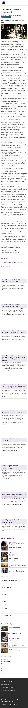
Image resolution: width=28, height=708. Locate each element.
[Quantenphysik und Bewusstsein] (14, 404)
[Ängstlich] (14, 432)
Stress (2, 670)
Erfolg (2, 675)
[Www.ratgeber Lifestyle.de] (4, 2)
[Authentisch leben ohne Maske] (4, 645)
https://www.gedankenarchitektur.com (14, 253)
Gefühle (3, 663)
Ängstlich (5, 440)
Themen (11, 701)
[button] (3, 17)
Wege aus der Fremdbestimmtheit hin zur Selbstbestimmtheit (14, 495)
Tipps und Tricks (7, 611)
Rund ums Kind (7, 615)
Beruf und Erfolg (7, 584)
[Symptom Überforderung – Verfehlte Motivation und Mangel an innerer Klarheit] (14, 349)
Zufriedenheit (4, 659)
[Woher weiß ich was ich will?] (14, 298)
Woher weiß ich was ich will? (11, 306)
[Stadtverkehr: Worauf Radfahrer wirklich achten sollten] (4, 628)
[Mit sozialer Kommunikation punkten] (14, 324)
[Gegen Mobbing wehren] (4, 548)
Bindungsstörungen (13, 570)
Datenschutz (4, 699)
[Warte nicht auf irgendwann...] (14, 273)
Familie (3, 673)
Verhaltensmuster (5, 661)
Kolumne (5, 618)
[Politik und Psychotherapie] (4, 634)
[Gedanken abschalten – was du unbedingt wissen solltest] (14, 459)
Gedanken (3, 666)
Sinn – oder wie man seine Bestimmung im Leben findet (14, 387)
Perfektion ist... (13, 649)
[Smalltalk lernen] (4, 559)
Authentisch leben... (14, 644)
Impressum (12, 699)
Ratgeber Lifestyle (12, 704)
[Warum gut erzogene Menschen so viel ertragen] (4, 639)
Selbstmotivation (13, 564)
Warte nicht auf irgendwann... (11, 281)
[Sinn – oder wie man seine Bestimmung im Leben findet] (14, 378)
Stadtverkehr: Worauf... (15, 627)
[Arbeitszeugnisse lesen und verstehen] (4, 554)
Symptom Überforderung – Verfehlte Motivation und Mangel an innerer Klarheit (13, 359)
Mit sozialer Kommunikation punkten (13, 332)
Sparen (5, 608)
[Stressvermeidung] (4, 543)
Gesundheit (6, 591)
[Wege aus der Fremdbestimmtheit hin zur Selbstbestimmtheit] (14, 486)
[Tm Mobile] (25, 2)
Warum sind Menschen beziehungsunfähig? (9, 521)
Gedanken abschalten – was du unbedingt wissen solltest (12, 467)
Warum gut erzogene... (14, 638)
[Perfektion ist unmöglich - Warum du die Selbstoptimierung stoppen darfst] (4, 650)
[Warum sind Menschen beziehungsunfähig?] (14, 513)
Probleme (3, 668)
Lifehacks (5, 604)
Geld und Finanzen (8, 587)
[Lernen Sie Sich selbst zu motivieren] (4, 565)
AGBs (17, 699)
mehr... (11, 289)
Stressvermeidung (13, 542)
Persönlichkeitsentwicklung (14, 15)
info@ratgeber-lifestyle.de (8, 690)
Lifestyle (5, 597)
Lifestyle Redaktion (7, 681)
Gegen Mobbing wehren (15, 547)
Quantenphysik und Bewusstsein (12, 413)
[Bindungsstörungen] (4, 570)
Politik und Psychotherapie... (15, 633)
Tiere (4, 601)
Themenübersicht (6, 266)
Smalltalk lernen (13, 558)
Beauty (5, 594)
